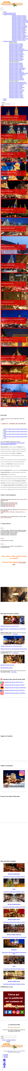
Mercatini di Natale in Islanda (16, 64)
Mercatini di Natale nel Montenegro (17, 74)
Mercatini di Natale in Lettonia (16, 65)
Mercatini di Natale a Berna (7, 375)
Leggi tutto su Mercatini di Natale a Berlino (14, 876)
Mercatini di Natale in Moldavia (16, 72)
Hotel (4, 100)
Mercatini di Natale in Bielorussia (16, 49)
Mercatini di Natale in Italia (9, 14)
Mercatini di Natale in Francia (16, 57)
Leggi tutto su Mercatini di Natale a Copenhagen (14, 937)
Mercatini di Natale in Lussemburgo (17, 68)
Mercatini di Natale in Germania (16, 59)
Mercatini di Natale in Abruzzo (19, 15)
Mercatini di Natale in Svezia (15, 93)
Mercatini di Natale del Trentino (7, 265)
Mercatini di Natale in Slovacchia (16, 89)
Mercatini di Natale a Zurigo (7, 154)
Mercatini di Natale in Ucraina (16, 96)
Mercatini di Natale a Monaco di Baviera (9, 117)
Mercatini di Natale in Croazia (16, 52)
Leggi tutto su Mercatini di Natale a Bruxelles (14, 907)
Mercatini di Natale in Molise (18, 28)
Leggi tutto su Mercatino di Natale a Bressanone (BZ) (14, 953)
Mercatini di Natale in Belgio (15, 47)
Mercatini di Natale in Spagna (16, 92)
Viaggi (4, 98)
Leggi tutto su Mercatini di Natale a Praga (14, 891)
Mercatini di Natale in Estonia (16, 55)
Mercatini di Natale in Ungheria (16, 97)
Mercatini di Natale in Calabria (19, 18)
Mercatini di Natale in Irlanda (15, 63)
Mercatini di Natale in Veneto (18, 40)
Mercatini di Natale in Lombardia (19, 26)
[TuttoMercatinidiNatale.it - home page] (12, 7)
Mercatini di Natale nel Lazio (18, 23)
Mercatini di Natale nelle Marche (19, 27)
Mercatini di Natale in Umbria (19, 37)
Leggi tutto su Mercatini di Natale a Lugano (14, 922)
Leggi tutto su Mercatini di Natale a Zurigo (14, 969)
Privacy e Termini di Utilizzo (9, 1040)
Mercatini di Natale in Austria (16, 46)
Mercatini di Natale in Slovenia (16, 91)
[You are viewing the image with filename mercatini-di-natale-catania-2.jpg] (15, 430)
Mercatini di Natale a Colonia (7, 283)
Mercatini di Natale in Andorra (16, 45)
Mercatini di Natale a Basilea (7, 191)
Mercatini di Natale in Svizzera (16, 95)
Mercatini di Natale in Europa (10, 41)
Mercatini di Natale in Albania (16, 43)
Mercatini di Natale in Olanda (16, 75)
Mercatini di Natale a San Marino (16, 87)
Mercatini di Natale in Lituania (16, 66)
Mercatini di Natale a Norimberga (8, 357)
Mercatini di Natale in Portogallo (16, 79)
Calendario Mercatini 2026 (9, 13)
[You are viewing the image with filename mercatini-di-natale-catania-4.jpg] (15, 435)
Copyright (5, 1054)
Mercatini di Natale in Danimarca (16, 54)
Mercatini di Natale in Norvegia (16, 78)
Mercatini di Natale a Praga (7, 135)
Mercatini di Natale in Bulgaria (16, 51)
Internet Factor (9, 1051)
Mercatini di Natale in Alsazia (7, 394)
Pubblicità (5, 1055)
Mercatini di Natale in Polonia (16, 77)
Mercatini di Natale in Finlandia (16, 56)
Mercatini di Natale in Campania (19, 19)
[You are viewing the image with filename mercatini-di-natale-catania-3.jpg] (15, 432)
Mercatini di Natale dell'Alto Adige (8, 172)
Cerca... (3, 102)
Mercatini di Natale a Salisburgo (8, 246)
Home (4, 11)
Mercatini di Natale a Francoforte (8, 228)
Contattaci (5, 1057)
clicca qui (18, 1052)
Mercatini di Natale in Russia (15, 86)
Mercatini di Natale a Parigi (7, 338)
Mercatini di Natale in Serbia (15, 88)
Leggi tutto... (15, 634)
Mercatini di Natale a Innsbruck (7, 302)
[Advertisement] (14, 716)
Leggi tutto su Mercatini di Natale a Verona (14, 984)
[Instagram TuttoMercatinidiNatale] (14, 787)
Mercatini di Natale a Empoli (6, 667)
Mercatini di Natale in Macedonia (16, 69)
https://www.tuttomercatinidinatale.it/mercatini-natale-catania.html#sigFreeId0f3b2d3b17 (13, 443)
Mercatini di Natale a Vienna (7, 209)
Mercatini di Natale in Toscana (19, 34)
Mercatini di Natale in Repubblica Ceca (18, 83)
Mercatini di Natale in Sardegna (19, 32)
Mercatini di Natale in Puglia (18, 31)
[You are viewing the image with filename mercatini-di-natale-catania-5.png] (15, 437)
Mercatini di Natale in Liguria (18, 24)
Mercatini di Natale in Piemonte (19, 29)
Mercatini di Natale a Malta (15, 70)
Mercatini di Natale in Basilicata (19, 17)
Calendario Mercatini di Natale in (13, 682)
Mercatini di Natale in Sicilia (18, 33)
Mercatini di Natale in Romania (16, 84)
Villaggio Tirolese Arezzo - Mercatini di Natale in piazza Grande (14, 648)
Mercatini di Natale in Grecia (15, 60)
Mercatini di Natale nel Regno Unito (17, 82)
